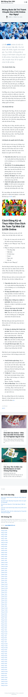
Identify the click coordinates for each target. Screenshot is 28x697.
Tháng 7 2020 (4, 653)
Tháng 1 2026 (4, 538)
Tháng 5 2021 (4, 639)
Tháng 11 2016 (4, 677)
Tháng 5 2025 (4, 552)
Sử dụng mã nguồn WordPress (10, 693)
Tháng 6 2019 (4, 669)
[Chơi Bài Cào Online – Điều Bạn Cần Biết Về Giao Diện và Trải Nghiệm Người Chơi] (14, 421)
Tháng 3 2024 (4, 578)
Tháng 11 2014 (4, 683)
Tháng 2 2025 (4, 558)
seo (14, 400)
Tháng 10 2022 (4, 612)
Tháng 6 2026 (4, 530)
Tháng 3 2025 (4, 556)
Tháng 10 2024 (4, 566)
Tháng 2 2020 (4, 663)
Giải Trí (3, 408)
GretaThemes (13, 694)
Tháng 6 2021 (4, 637)
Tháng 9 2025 (4, 544)
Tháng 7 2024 (4, 570)
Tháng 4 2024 (4, 576)
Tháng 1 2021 (4, 641)
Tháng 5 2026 (4, 532)
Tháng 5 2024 (4, 574)
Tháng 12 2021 (4, 631)
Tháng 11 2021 (4, 633)
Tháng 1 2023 (4, 606)
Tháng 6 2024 (4, 572)
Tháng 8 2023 (4, 592)
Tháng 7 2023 (4, 594)
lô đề (10, 196)
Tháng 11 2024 (4, 564)
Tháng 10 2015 (4, 681)
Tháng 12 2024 (4, 562)
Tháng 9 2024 (4, 568)
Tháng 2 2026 (4, 536)
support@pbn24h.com (10, 525)
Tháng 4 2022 (4, 623)
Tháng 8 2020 (4, 651)
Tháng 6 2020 (4, 655)
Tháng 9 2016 (4, 679)
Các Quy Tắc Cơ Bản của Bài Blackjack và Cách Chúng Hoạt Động (13, 469)
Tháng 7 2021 (4, 635)
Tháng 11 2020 (4, 645)
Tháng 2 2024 (4, 580)
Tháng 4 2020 (4, 659)
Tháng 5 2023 (4, 598)
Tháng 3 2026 (4, 534)
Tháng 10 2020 (4, 647)
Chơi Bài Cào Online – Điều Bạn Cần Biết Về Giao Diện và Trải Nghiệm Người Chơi (14, 435)
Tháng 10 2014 (4, 685)
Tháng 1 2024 (4, 582)
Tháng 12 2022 (4, 608)
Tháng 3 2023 (4, 602)
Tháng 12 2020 (4, 643)
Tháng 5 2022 (4, 621)
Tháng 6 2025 (4, 550)
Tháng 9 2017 (4, 675)
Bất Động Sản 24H (8, 1)
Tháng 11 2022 (4, 610)
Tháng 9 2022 (4, 614)
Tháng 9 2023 (4, 590)
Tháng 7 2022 (4, 617)
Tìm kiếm (3, 489)
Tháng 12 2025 (4, 540)
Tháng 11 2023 (4, 586)
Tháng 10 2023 (4, 588)
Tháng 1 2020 (4, 665)
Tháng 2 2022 (4, 627)
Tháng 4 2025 (4, 554)
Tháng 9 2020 (4, 649)
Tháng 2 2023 (4, 604)
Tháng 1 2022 (4, 629)
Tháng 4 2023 (4, 600)
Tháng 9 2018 (4, 673)
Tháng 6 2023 (4, 596)
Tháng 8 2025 (4, 546)
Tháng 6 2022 (4, 619)
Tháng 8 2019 (4, 667)
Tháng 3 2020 (4, 661)
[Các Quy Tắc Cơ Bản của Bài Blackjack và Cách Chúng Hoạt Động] (14, 455)
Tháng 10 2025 (4, 542)
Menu (26, 2)
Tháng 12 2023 (4, 584)
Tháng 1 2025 (4, 560)
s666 (9, 45)
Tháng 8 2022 (4, 616)
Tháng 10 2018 (4, 671)
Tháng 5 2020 (4, 657)
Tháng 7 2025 (4, 548)
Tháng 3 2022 (4, 625)
